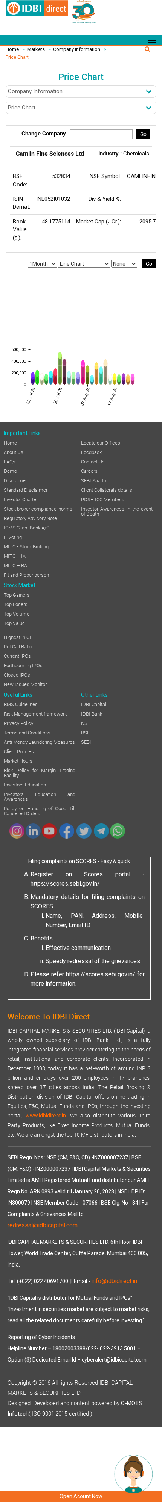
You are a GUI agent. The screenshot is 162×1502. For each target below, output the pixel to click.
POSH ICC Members (102, 499)
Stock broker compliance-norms (38, 508)
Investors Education (25, 784)
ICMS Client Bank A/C (26, 527)
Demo (10, 471)
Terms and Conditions (27, 732)
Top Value (14, 623)
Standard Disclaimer (25, 489)
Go (143, 134)
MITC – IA (15, 555)
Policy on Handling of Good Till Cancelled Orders (39, 810)
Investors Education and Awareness (39, 796)
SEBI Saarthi (94, 480)
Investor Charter (21, 499)
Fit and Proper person (26, 574)
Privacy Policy (18, 723)
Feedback (91, 452)
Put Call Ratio (18, 646)
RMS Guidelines (21, 704)
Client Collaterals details (106, 489)
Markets (36, 49)
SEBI (86, 742)
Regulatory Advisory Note (30, 518)
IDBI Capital (93, 704)
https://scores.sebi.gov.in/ (65, 883)
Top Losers (16, 604)
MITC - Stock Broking (26, 546)
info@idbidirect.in (114, 1281)
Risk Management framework (35, 713)
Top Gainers (16, 594)
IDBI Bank (91, 713)
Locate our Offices (100, 442)
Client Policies (19, 751)
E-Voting (13, 537)
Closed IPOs (17, 674)
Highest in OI (17, 637)
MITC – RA (15, 565)
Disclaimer (15, 480)
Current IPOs (17, 656)
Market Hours (18, 760)
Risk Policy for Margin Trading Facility (39, 772)
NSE (85, 723)
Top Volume (16, 613)
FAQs (9, 461)
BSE (85, 732)
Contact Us (93, 461)
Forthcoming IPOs (23, 665)
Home (12, 49)
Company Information (76, 49)
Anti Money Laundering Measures (39, 742)
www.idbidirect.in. (46, 1116)
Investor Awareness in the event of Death (117, 510)
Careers (89, 471)
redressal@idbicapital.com (43, 1225)
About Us (13, 452)
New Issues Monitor (25, 684)
